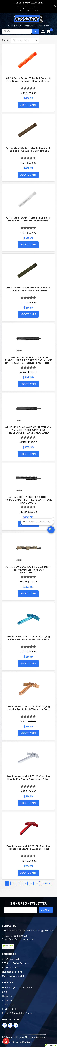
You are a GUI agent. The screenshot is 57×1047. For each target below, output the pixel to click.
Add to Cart (28, 105)
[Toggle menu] (53, 20)
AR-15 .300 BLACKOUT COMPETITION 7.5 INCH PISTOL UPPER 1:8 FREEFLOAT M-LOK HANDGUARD (28, 430)
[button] (51, 530)
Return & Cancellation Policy (17, 1013)
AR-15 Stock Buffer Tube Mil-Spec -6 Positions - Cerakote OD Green (28, 289)
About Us (7, 1000)
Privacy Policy (9, 1009)
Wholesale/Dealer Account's (17, 987)
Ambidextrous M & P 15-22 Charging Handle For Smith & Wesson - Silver (28, 777)
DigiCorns (27, 1042)
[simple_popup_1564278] (6, 1041)
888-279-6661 (21, 936)
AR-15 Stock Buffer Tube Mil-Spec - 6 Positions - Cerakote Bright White (28, 219)
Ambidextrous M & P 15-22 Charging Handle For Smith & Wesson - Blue (28, 638)
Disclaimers (8, 996)
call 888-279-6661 (42, 26)
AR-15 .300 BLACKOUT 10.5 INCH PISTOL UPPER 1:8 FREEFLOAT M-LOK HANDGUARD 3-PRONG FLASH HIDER (28, 360)
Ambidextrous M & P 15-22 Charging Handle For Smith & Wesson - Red (28, 847)
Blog (4, 992)
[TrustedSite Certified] (8, 946)
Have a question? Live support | (20, 26)
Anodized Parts (10, 967)
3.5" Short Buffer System (15, 963)
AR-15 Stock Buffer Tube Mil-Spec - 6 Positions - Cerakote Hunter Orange (28, 79)
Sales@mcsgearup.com (21, 939)
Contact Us (8, 1004)
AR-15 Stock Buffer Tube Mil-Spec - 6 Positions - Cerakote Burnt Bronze (28, 149)
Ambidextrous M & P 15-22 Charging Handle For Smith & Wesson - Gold (28, 708)
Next (45, 883)
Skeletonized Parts (12, 972)
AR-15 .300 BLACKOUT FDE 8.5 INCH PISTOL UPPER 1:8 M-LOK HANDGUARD (28, 569)
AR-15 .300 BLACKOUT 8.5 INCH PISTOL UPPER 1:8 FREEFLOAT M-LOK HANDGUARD (28, 500)
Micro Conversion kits (13, 976)
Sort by (6, 40)
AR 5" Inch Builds (11, 959)
